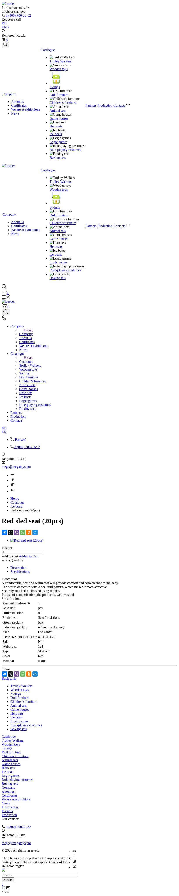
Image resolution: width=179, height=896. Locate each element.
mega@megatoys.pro (16, 467)
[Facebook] (12, 480)
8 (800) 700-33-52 (18, 15)
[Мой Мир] (35, 532)
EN (4, 432)
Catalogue (48, 50)
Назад (28, 330)
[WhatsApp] (22, 532)
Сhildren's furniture (63, 102)
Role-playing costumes (65, 150)
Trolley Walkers (60, 61)
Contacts (119, 105)
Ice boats (56, 134)
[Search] (5, 44)
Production (104, 105)
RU (4, 23)
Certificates (19, 105)
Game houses (59, 118)
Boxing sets (58, 157)
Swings (55, 87)
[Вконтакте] (12, 475)
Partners (90, 105)
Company (9, 94)
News (15, 113)
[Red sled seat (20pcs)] (26, 540)
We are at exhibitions (25, 109)
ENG (5, 27)
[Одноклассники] (28, 532)
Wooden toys (59, 69)
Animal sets (58, 110)
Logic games (58, 142)
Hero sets (56, 126)
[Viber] (16, 532)
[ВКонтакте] (4, 532)
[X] (10, 532)
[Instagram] (12, 486)
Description (18, 567)
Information (10, 807)
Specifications (20, 571)
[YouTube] (12, 491)
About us (17, 101)
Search (7, 879)
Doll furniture (59, 95)
